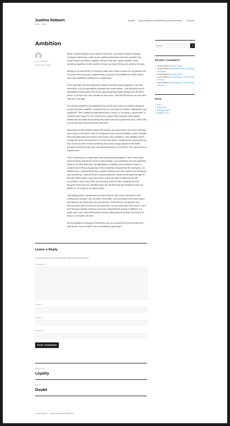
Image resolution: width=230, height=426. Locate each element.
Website (39, 331)
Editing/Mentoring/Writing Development (160, 20)
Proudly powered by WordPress (62, 413)
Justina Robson (50, 20)
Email (39, 318)
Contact (190, 20)
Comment (41, 264)
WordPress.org (163, 113)
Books (131, 20)
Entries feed (161, 107)
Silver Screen (177, 66)
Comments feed (163, 110)
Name (39, 305)
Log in (159, 105)
